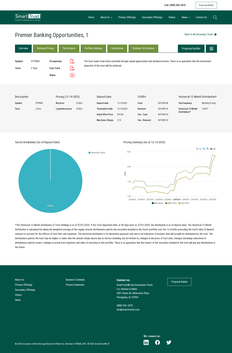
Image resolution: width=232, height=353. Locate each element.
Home (91, 17)
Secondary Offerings (152, 17)
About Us (105, 17)
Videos (172, 17)
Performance (69, 48)
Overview (23, 48)
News (184, 17)
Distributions (117, 48)
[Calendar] (211, 48)
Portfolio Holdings (93, 48)
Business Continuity (75, 279)
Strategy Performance (143, 48)
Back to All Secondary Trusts (199, 34)
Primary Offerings (127, 17)
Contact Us (201, 17)
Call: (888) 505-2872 (175, 5)
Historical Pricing (45, 48)
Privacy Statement (75, 284)
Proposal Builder (206, 5)
